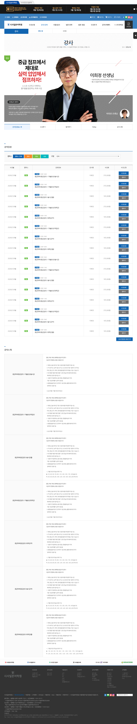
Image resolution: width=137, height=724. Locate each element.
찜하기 (124, 177)
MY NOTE (129, 25)
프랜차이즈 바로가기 (123, 695)
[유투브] (129, 17)
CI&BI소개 (109, 676)
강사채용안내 (110, 685)
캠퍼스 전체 (18, 156)
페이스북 (105, 695)
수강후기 (43, 127)
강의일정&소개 (17, 127)
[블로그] (126, 17)
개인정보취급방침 (19, 695)
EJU (63, 675)
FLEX (63, 680)
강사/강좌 (49, 670)
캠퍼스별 (40, 31)
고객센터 (118, 17)
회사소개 (109, 673)
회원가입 (101, 17)
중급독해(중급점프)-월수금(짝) (44, 239)
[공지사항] (23, 17)
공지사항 (120, 127)
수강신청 (123, 173)
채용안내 (47, 695)
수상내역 (109, 680)
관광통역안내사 (66, 682)
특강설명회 (94, 675)
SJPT (63, 678)
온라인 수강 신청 (36, 675)
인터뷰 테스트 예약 (126, 676)
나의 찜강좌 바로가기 (124, 339)
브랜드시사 (110, 670)
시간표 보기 (35, 673)
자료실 (94, 127)
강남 (36, 156)
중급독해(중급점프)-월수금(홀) (44, 197)
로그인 (93, 17)
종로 (28, 156)
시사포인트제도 (96, 680)
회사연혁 (109, 675)
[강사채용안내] (33, 17)
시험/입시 (64, 670)
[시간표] (7, 17)
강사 (16, 31)
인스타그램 (113, 695)
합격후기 (68, 127)
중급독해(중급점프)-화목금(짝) (44, 218)
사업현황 (109, 678)
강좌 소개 (49, 675)
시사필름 (109, 683)
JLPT (63, 673)
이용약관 (28, 695)
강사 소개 (49, 673)
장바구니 (110, 17)
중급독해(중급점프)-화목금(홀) (44, 249)
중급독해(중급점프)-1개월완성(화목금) (47, 208)
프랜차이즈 (65, 695)
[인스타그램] (131, 17)
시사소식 (109, 682)
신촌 (44, 156)
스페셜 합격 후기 (81, 676)
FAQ (123, 678)
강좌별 (64, 31)
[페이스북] (123, 17)
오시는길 (94, 678)
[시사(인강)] (43, 17)
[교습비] (6, 713)
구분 (52, 156)
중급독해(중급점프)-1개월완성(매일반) (47, 187)
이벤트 (93, 676)
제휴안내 (58, 695)
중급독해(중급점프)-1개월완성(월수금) (47, 176)
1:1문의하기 (125, 673)
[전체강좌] (15, 17)
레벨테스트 (34, 676)
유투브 (111, 695)
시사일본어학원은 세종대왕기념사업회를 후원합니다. (84, 695)
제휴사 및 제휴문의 (111, 687)
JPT (63, 676)
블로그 (108, 695)
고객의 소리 (125, 675)
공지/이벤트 (95, 670)
